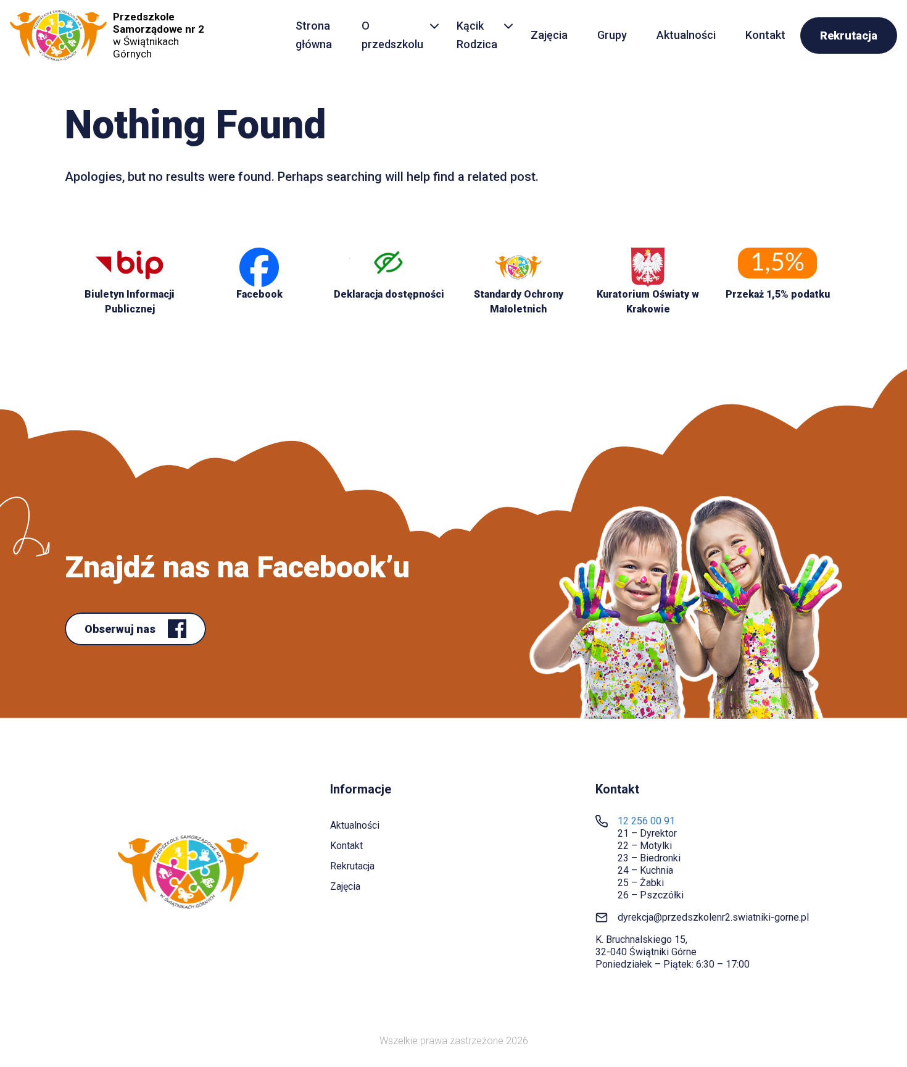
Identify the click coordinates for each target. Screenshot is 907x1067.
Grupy (612, 34)
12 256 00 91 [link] (646, 821)
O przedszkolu (392, 35)
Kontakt (765, 34)
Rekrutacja (848, 35)
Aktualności (686, 34)
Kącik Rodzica (477, 35)
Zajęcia (549, 34)
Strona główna (314, 35)
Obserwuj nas (121, 628)
